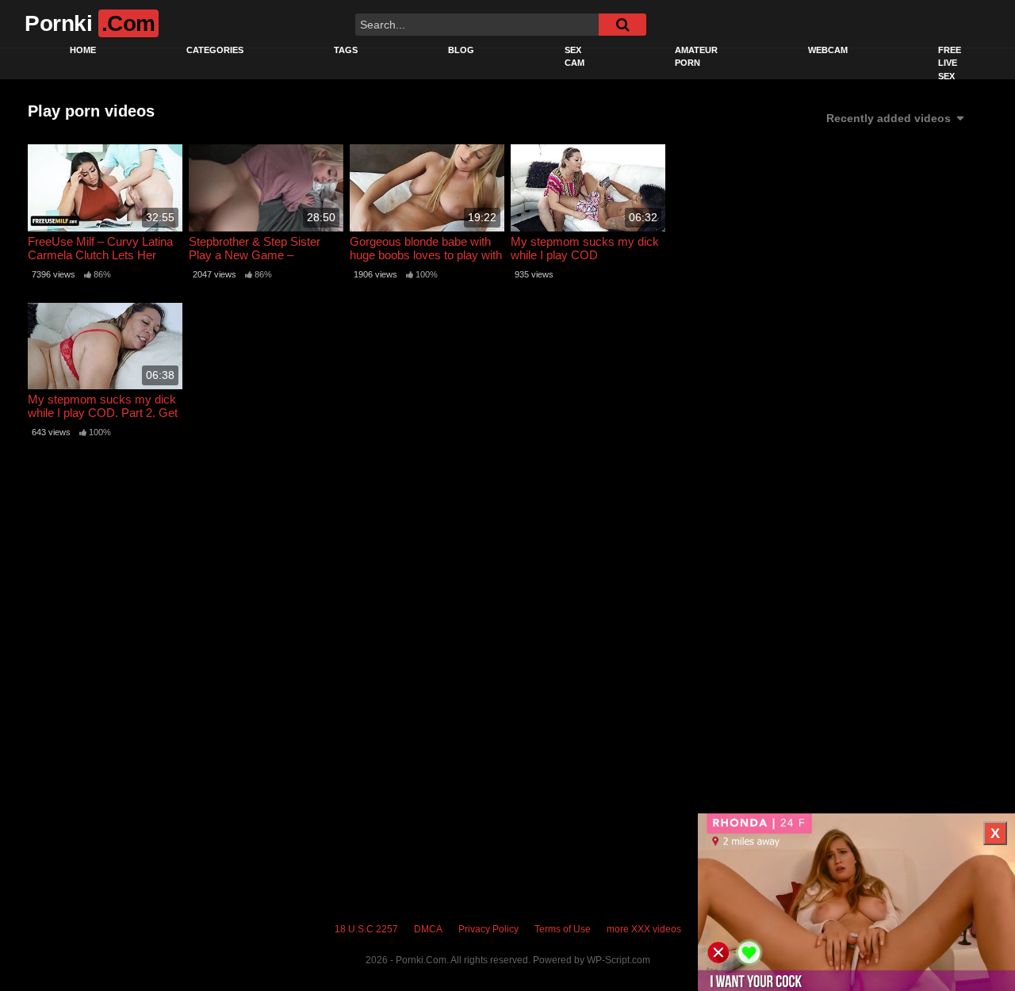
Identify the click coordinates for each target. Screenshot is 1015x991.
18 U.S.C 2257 (366, 929)
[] (622, 24)
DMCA (428, 929)
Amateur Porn (696, 56)
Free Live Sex (949, 63)
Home (83, 50)
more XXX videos (644, 929)
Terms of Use (562, 929)
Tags (346, 50)
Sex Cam (574, 56)
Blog (461, 50)
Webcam (828, 50)
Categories (214, 50)
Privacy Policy (488, 929)
